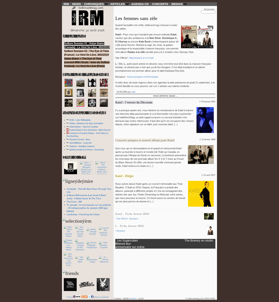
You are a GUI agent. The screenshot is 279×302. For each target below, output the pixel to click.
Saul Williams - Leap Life (80, 143)
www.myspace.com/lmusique (142, 77)
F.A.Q (69, 297)
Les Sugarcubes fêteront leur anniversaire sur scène (130, 244)
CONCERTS (160, 4)
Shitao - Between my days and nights (86, 123)
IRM (66, 4)
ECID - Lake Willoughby (80, 120)
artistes (133, 298)
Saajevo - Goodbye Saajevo (82, 146)
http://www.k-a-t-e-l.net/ (141, 58)
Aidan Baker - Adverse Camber (83, 127)
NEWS (76, 4)
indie (133, 92)
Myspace (133, 218)
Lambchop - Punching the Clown (83, 214)
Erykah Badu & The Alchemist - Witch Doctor (89, 130)
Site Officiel (122, 218)
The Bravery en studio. (199, 240)
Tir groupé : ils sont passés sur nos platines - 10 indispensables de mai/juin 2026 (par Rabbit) (89, 208)
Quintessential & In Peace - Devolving (86, 150)
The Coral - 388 (74, 202)
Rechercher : (209, 9)
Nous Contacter (102, 297)
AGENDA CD (140, 4)
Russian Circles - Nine (79, 139)
